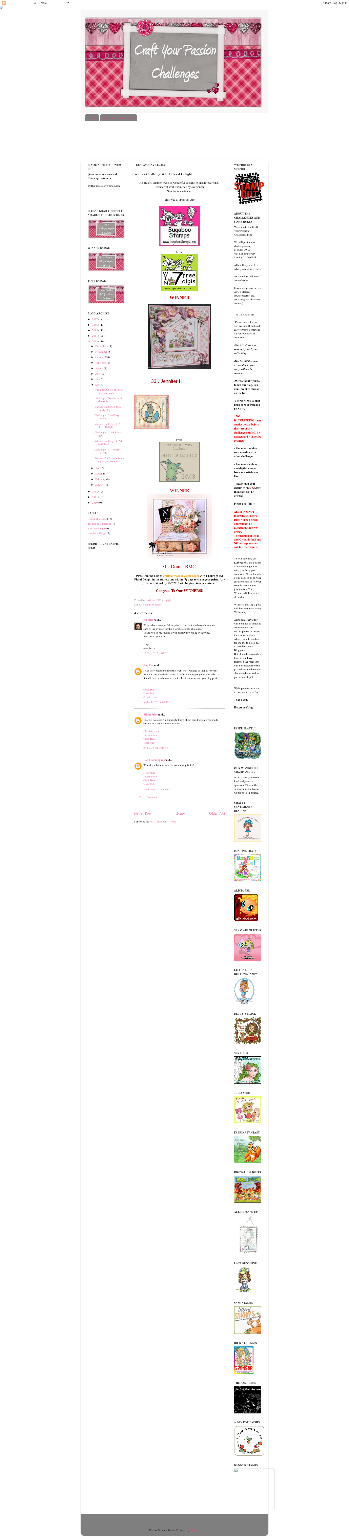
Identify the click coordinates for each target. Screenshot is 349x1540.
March (99, 473)
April (98, 468)
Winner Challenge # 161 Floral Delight (108, 425)
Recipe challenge (97, 519)
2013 (95, 341)
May (98, 385)
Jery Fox (148, 665)
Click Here (149, 689)
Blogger (194, 1530)
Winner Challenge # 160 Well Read (108, 442)
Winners (156, 604)
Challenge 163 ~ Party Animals (107, 416)
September (101, 362)
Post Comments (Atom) (162, 821)
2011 (95, 497)
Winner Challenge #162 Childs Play (108, 408)
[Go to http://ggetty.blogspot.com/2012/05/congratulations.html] (217, 583)
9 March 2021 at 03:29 (156, 702)
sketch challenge (97, 533)
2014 (95, 335)
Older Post (217, 813)
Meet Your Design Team (118, 118)
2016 (95, 325)
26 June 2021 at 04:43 (155, 748)
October (100, 357)
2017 (95, 319)
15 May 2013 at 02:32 (155, 653)
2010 (95, 502)
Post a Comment (148, 797)
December (101, 346)
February (100, 479)
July (98, 373)
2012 (95, 491)
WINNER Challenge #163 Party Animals (109, 391)
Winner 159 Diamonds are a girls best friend (109, 459)
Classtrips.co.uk (152, 731)
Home (92, 118)
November (101, 351)
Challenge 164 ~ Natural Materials (108, 399)
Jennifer (148, 620)
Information (150, 735)
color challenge (96, 528)
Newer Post (142, 813)
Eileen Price (150, 714)
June (98, 379)
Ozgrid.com (150, 697)
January (100, 484)
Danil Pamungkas (154, 760)
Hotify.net (149, 772)
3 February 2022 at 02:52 (157, 789)
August (99, 368)
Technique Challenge (99, 523)
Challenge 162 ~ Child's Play (108, 434)
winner (147, 604)
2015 (95, 330)
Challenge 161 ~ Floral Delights (107, 451)
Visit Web (149, 693)
